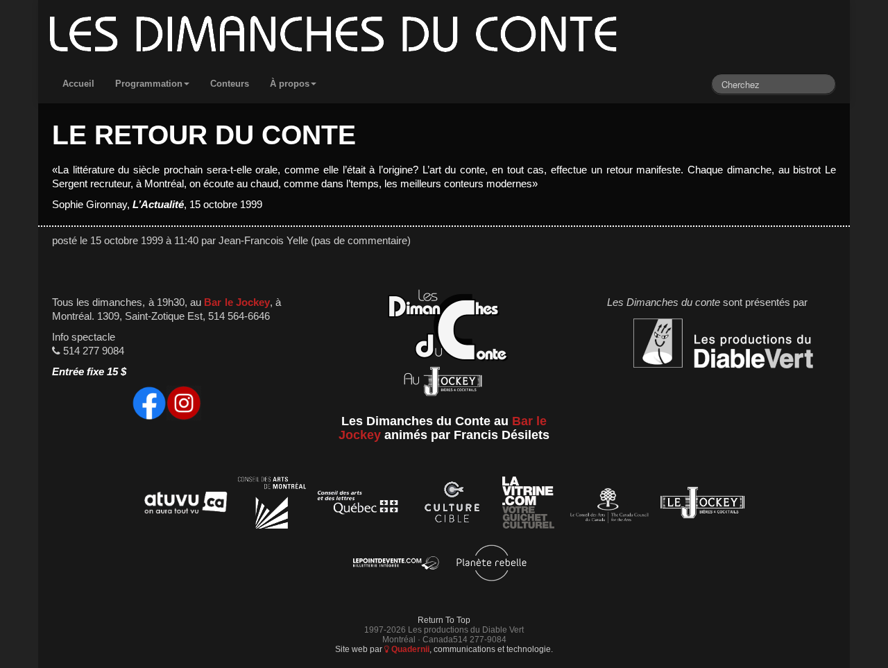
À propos (289, 83)
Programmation (148, 83)
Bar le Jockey (236, 302)
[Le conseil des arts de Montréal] (271, 505)
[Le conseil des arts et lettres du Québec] (358, 505)
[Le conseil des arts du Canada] (607, 505)
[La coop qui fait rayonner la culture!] (452, 505)
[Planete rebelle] (491, 564)
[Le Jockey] (702, 505)
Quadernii (409, 648)
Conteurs (229, 83)
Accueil (78, 83)
